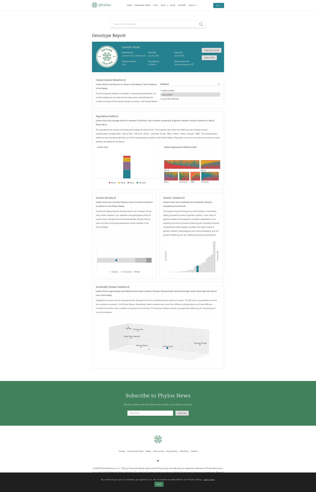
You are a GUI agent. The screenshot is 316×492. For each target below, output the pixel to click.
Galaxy (148, 451)
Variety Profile (209, 58)
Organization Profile (211, 50)
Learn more (209, 479)
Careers (194, 451)
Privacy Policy (172, 451)
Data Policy (184, 451)
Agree (159, 484)
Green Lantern (168, 90)
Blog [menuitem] (172, 5)
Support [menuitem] (182, 5)
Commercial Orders (135, 451)
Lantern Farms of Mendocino (134, 56)
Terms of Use (158, 451)
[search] (158, 24)
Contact (122, 451)
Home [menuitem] (129, 5)
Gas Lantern (167, 95)
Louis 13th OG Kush (170, 99)
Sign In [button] (219, 5)
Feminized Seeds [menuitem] (143, 5)
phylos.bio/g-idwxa (182, 64)
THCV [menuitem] (155, 5)
